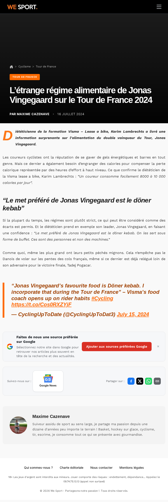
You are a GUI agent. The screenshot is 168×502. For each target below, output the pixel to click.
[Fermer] (158, 346)
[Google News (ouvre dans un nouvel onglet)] (48, 381)
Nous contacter (101, 467)
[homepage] (22, 6)
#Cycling (102, 298)
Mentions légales (131, 467)
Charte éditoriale (71, 467)
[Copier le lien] (157, 381)
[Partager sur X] (139, 381)
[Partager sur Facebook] (131, 381)
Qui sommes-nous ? (38, 467)
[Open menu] (159, 7)
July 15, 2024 (133, 314)
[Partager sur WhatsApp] (148, 381)
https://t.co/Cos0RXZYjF (41, 304)
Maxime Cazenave (51, 416)
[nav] (11, 66)
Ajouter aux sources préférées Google (116, 347)
